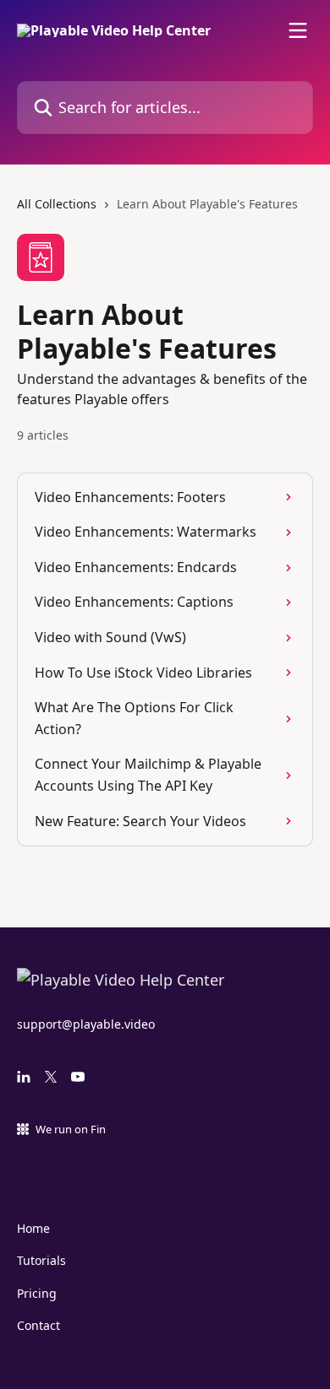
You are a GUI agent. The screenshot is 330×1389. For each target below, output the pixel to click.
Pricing (37, 1293)
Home (33, 1228)
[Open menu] (298, 30)
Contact (38, 1325)
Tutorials (41, 1260)
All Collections (56, 204)
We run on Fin (71, 1129)
